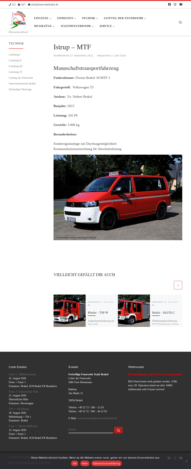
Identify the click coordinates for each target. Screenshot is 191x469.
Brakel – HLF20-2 (163, 312)
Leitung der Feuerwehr (21, 77)
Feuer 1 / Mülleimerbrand (22, 374)
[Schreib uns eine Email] (180, 4)
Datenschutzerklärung (106, 463)
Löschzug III (15, 66)
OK (74, 463)
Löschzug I (15, 54)
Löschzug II (15, 60)
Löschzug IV (15, 71)
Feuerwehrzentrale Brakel (22, 83)
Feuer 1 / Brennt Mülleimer (23, 426)
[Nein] (186, 461)
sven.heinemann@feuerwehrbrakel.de (97, 418)
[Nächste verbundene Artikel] (178, 285)
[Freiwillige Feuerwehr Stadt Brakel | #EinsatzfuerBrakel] (18, 18)
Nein (85, 463)
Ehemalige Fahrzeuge (20, 89)
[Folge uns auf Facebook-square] (169, 4)
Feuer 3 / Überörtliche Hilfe (23, 391)
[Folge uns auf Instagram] (175, 4)
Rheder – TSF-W (98, 312)
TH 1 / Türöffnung (19, 409)
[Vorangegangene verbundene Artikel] (169, 285)
